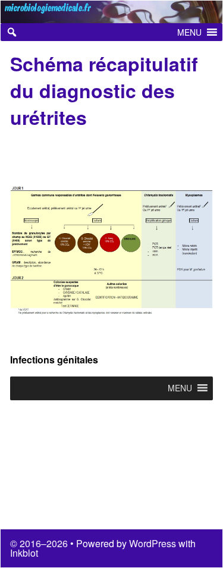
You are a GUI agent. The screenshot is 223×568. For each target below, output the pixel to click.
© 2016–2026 (40, 543)
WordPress (152, 543)
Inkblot (24, 553)
